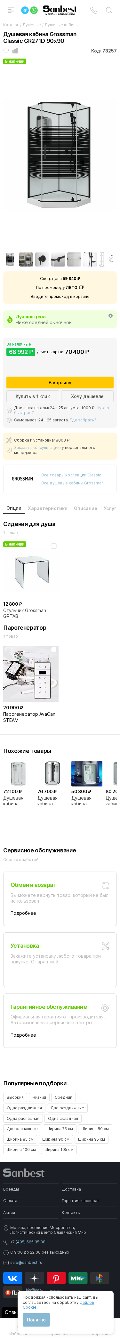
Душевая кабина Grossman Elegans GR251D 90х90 (48, 801)
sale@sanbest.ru (26, 1262)
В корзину (60, 382)
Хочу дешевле (87, 396)
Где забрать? (83, 420)
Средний (63, 1097)
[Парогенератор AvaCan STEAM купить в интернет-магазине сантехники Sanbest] (31, 674)
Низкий (39, 1097)
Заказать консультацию (37, 447)
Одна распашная (23, 1118)
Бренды (11, 1189)
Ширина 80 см (95, 1128)
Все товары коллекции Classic (71, 475)
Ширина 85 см (20, 1139)
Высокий (15, 1097)
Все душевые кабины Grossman (72, 483)
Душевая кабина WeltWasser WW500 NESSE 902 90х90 (83, 801)
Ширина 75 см (59, 1128)
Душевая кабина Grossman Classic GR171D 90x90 (13, 801)
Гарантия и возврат (80, 1200)
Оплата (10, 1200)
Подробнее (23, 913)
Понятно (36, 1319)
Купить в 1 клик (33, 396)
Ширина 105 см (58, 1149)
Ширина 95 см (91, 1139)
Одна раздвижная (24, 1107)
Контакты (71, 1212)
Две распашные (22, 1128)
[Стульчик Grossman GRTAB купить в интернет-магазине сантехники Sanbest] (31, 570)
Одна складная (63, 1118)
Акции (9, 1212)
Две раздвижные (67, 1107)
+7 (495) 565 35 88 (27, 1242)
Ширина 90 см (55, 1139)
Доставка (71, 1189)
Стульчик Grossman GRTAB (24, 613)
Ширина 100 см (21, 1149)
